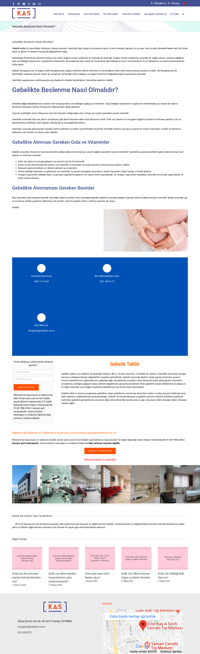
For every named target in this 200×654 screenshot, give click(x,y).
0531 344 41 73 (107, 281)
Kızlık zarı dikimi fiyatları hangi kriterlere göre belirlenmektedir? (62, 577)
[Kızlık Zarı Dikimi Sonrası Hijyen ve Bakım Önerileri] (136, 548)
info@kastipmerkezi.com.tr (41, 330)
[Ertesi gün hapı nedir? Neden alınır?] (100, 548)
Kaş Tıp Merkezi (42, 515)
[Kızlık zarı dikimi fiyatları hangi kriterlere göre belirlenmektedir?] (64, 548)
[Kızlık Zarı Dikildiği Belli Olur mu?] (173, 548)
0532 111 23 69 (41, 281)
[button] (183, 14)
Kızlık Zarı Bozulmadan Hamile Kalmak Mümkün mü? (26, 577)
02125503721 (25, 632)
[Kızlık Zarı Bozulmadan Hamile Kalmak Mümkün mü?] (27, 548)
